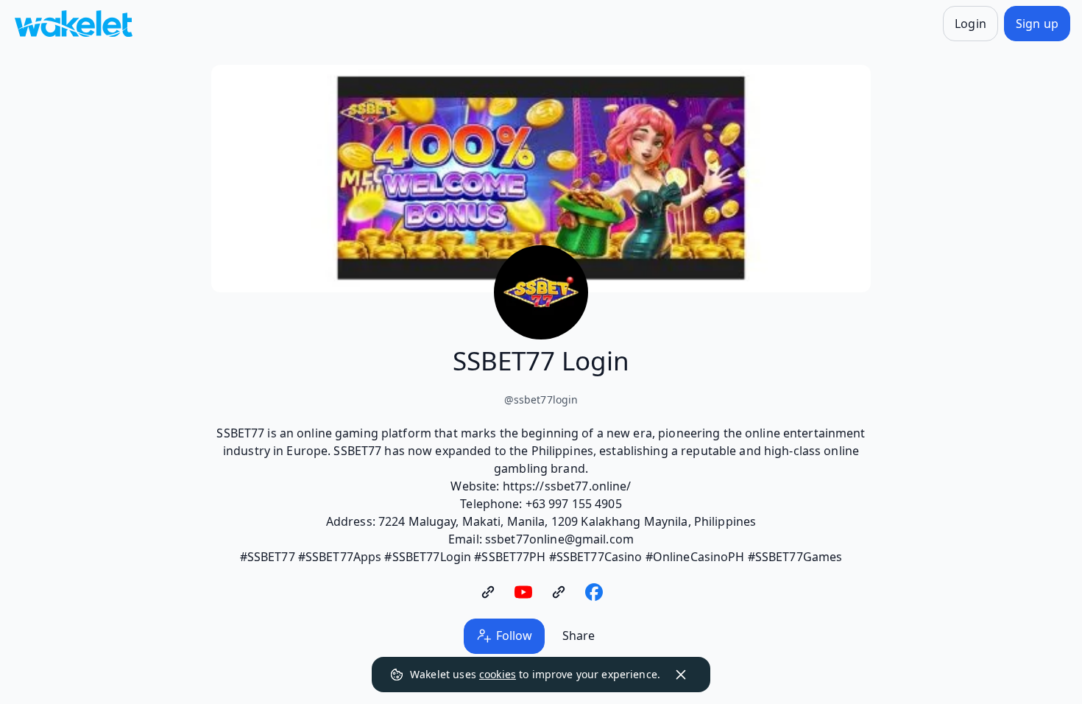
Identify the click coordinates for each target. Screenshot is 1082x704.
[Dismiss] (681, 674)
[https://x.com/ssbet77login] (558, 592)
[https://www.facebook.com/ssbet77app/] (594, 592)
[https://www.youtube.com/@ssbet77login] (523, 592)
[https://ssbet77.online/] (488, 592)
